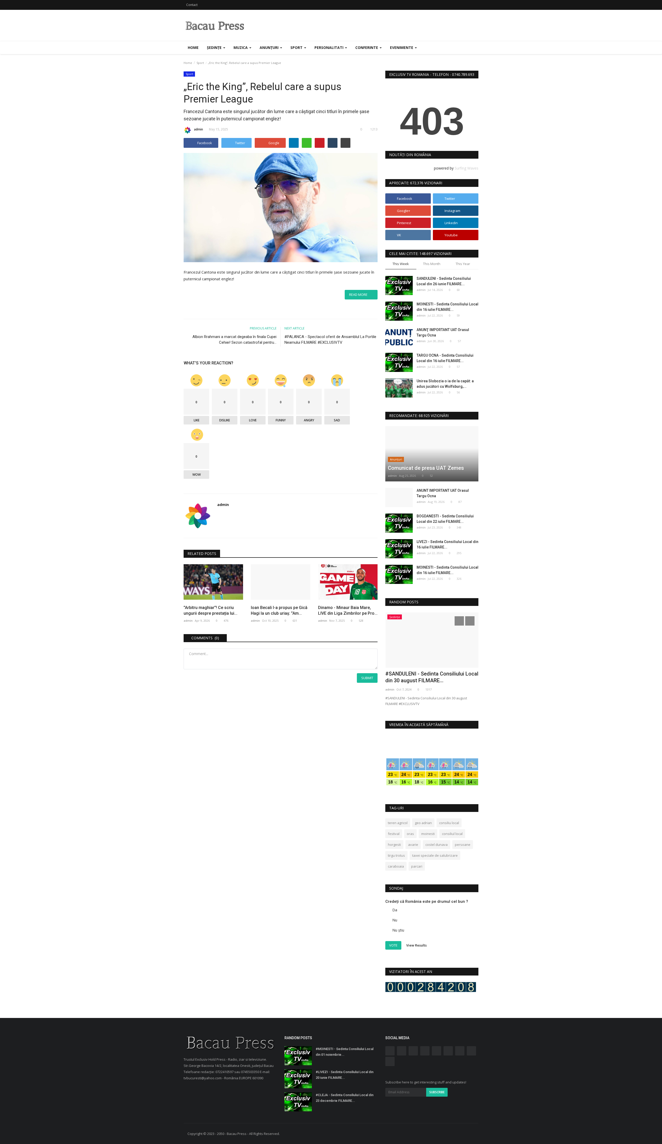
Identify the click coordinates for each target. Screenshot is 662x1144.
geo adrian (423, 822)
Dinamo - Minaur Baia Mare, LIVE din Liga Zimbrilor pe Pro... (348, 610)
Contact (192, 5)
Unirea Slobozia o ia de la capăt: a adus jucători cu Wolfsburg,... (445, 383)
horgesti (394, 844)
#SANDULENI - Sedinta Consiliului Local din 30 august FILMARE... (431, 677)
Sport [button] (297, 47)
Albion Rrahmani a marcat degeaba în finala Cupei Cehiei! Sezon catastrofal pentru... (234, 339)
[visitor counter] (430, 986)
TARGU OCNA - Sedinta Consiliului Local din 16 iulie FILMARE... (445, 358)
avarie (413, 844)
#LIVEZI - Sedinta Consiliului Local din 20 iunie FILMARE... (344, 1075)
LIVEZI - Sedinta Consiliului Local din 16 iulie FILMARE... (447, 544)
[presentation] (459, 621)
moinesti (428, 833)
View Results (416, 945)
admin (198, 129)
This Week (401, 263)
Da (394, 909)
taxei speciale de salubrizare (435, 855)
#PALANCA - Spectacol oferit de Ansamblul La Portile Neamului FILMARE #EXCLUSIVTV (330, 339)
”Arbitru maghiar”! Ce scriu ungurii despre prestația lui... (210, 610)
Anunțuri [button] (270, 47)
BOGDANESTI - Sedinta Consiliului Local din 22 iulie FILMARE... (445, 519)
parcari (416, 866)
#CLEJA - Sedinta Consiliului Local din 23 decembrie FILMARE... (344, 1098)
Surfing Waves (466, 168)
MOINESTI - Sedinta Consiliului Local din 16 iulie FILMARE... (447, 307)
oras (410, 833)
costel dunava (436, 844)
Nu (394, 920)
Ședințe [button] (215, 47)
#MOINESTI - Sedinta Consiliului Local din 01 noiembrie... (344, 1052)
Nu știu (398, 930)
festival (394, 833)
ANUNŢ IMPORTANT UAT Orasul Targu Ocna (443, 332)
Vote (393, 945)
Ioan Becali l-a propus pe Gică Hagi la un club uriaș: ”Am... (279, 610)
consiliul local (452, 833)
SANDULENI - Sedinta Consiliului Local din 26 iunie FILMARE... (444, 281)
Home (193, 47)
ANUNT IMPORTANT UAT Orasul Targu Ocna (443, 493)
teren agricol (398, 822)
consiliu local (449, 822)
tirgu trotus (396, 855)
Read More (359, 294)
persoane (462, 844)
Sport (200, 63)
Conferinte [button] (367, 47)
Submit (367, 678)
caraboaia (396, 866)
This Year (463, 263)
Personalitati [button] (329, 47)
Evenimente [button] (402, 47)
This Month (431, 263)
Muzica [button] (241, 47)
